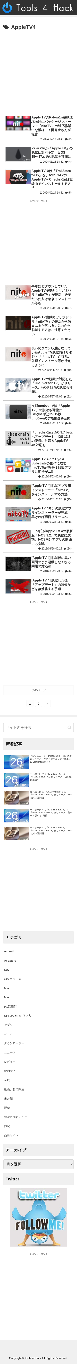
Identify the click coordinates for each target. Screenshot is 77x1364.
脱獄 (7, 1107)
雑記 (7, 1126)
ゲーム (8, 1034)
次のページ (38, 690)
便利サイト (11, 1071)
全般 (7, 1080)
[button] (69, 727)
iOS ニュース (12, 979)
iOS (6, 969)
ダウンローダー (14, 1043)
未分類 (8, 1098)
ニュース (10, 1052)
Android (9, 951)
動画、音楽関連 (14, 1089)
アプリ (8, 1025)
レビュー (10, 1061)
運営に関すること (15, 1117)
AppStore (10, 960)
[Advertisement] (38, 72)
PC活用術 (10, 1006)
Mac (7, 988)
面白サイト (11, 1135)
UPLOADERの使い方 (17, 1015)
